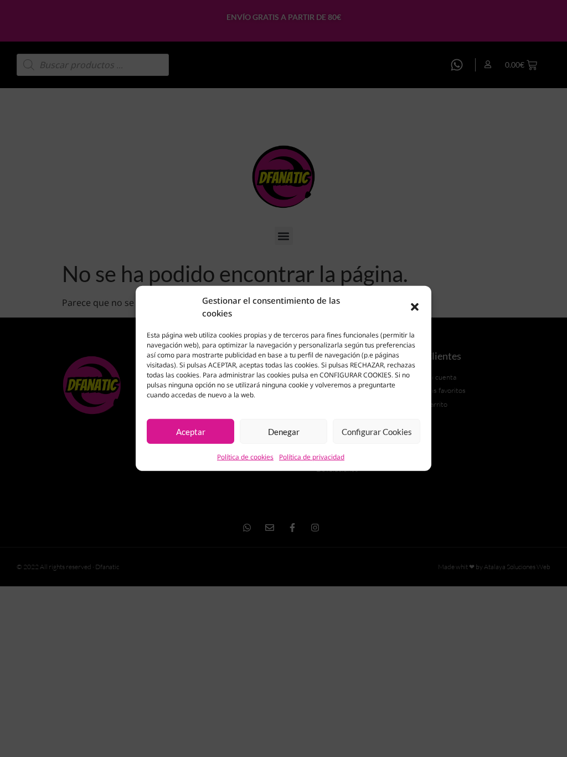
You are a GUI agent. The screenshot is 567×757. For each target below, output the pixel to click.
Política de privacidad (311, 457)
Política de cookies (245, 457)
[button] (414, 306)
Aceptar (190, 432)
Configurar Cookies (377, 432)
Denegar (284, 432)
